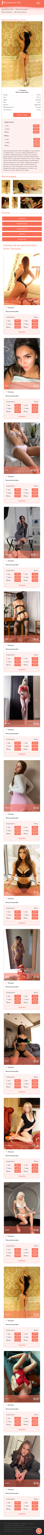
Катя (6, 1061)
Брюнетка (37, 104)
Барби (7, 1230)
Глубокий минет (22, 223)
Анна (7, 1399)
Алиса (7, 1483)
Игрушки (22, 234)
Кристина (8, 892)
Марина (8, 808)
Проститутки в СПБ (12, 2)
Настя (7, 1314)
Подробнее (22, 332)
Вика (7, 386)
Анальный (22, 218)
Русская (38, 107)
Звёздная (23, 90)
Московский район (22, 9)
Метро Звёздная (7, 12)
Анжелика (9, 1145)
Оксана (7, 723)
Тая (6, 639)
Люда (7, 976)
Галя (6, 301)
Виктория (8, 554)
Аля (6, 470)
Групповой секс (22, 229)
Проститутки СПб (7, 9)
